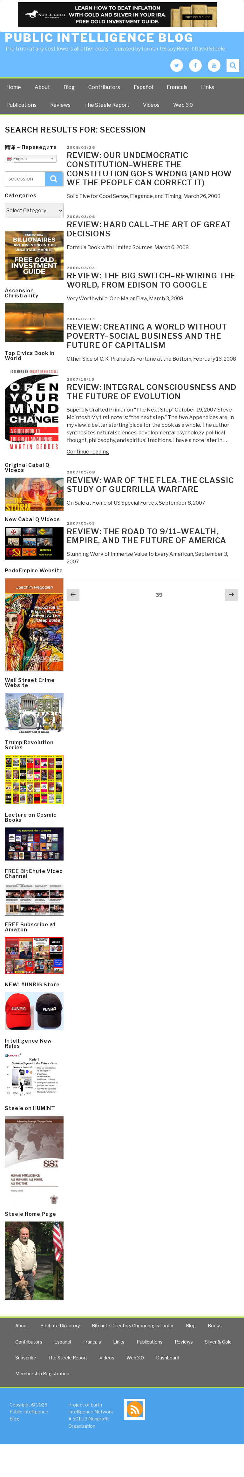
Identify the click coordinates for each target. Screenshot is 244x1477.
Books (215, 1325)
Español (143, 87)
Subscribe (25, 1357)
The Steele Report (106, 105)
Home (13, 87)
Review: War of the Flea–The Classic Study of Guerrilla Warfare (150, 485)
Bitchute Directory (60, 1325)
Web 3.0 (183, 105)
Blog (69, 87)
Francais (177, 87)
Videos (151, 105)
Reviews (60, 105)
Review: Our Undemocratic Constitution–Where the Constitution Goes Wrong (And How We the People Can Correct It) (149, 169)
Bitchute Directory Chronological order (133, 1325)
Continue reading (88, 452)
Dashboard (167, 1357)
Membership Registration (42, 1373)
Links (207, 87)
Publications (21, 105)
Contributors (104, 87)
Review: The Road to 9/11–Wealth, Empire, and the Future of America (146, 536)
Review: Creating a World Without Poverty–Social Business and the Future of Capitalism (147, 336)
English (19, 158)
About (42, 87)
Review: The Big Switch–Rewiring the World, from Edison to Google (151, 280)
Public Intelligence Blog (99, 38)
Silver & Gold (218, 1341)
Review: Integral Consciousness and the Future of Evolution (151, 392)
